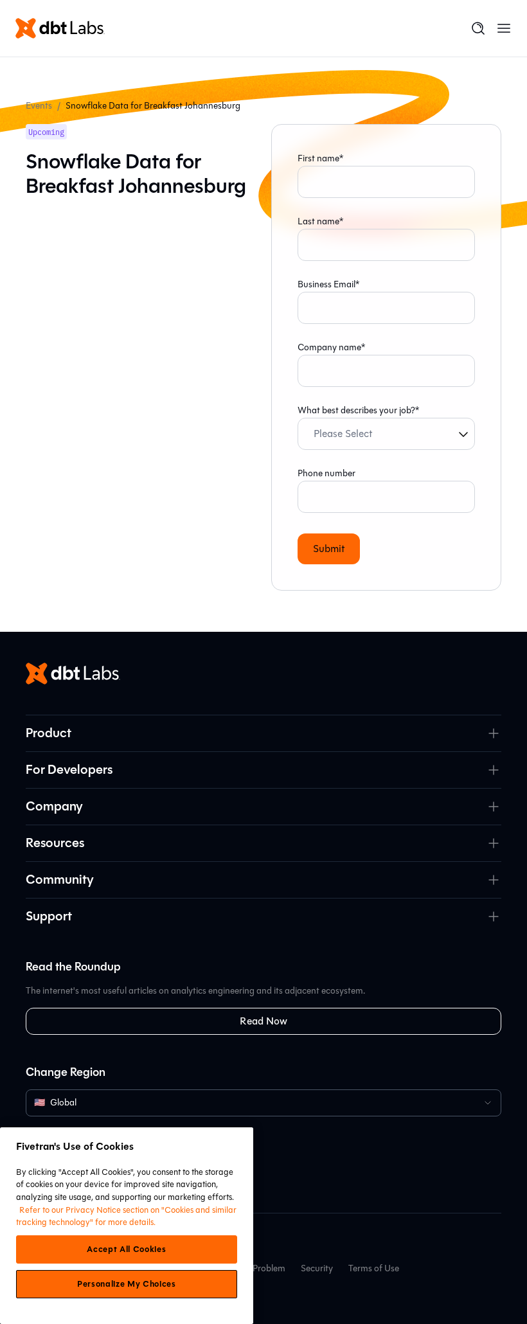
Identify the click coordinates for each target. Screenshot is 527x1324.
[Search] (478, 28)
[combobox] (263, 1102)
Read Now (263, 1021)
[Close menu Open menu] (504, 28)
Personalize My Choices (126, 1284)
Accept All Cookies (126, 1249)
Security (317, 1268)
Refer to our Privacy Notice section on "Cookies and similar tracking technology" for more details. (126, 1216)
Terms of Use (373, 1268)
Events (39, 105)
